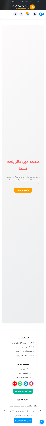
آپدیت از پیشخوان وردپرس (22, 342)
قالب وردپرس (23, 369)
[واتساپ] (20, 383)
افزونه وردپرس (23, 373)
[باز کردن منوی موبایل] (15, 14)
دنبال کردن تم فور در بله (23, 391)
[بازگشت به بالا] (42, 422)
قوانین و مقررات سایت (24, 347)
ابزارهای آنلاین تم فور (24, 355)
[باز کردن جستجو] (21, 14)
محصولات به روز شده (24, 351)
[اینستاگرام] (31, 383)
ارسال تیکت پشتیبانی (23, 420)
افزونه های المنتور (22, 377)
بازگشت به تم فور (23, 190)
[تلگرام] (26, 383)
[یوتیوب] (15, 383)
